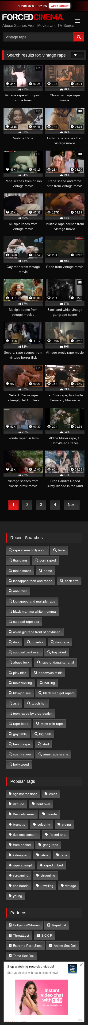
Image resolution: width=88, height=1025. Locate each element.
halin (61, 550)
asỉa (16, 703)
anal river (20, 591)
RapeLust (59, 925)
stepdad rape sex (26, 621)
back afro (72, 581)
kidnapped (20, 855)
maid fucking (22, 683)
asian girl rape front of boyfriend (37, 632)
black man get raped (58, 693)
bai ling (49, 683)
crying (66, 824)
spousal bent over (26, 652)
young (17, 896)
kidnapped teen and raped (32, 581)
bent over (43, 804)
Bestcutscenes (23, 814)
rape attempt (22, 865)
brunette (19, 824)
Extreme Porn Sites (27, 945)
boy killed (59, 652)
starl (45, 744)
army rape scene (55, 754)
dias (16, 642)
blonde (52, 814)
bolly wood (21, 764)
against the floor (25, 794)
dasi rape (62, 642)
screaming (20, 875)
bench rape (21, 744)
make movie (22, 571)
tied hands (20, 886)
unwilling (47, 886)
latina (45, 855)
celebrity (44, 824)
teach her (39, 703)
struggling (48, 875)
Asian (53, 794)
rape (64, 855)
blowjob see (22, 693)
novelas (37, 642)
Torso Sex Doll (23, 956)
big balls (45, 734)
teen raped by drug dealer (32, 713)
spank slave (22, 754)
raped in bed (53, 865)
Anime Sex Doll (65, 945)
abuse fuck (21, 662)
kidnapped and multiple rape (34, 601)
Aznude (18, 804)
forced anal (58, 834)
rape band (20, 724)
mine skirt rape (52, 724)
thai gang (20, 560)
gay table (20, 734)
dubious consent (25, 834)
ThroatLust (21, 935)
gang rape (50, 845)
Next (72, 505)
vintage (70, 886)
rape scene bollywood (29, 550)
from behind (22, 845)
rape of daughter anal (58, 662)
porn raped (47, 560)
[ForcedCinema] (36, 18)
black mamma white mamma (34, 611)
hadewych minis (50, 673)
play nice (19, 673)
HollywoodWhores (26, 925)
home (48, 571)
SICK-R (46, 935)
